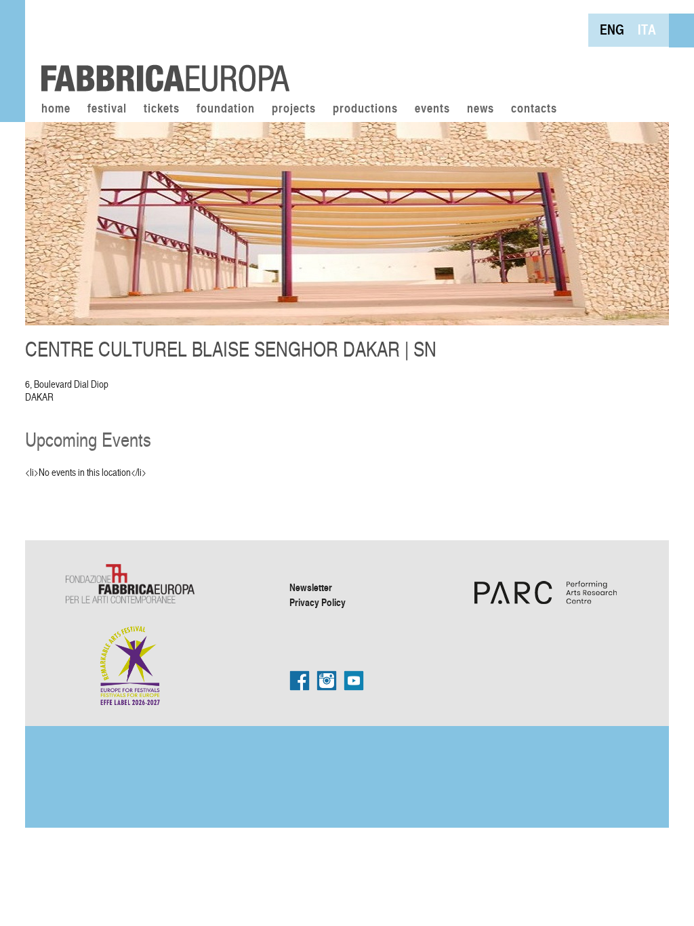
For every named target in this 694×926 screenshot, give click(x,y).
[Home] (160, 47)
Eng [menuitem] (612, 29)
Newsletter (310, 587)
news (480, 109)
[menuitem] (612, 29)
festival (107, 109)
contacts (534, 109)
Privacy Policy (317, 602)
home (55, 109)
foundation (226, 109)
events (432, 109)
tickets (162, 109)
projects (294, 109)
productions (365, 109)
